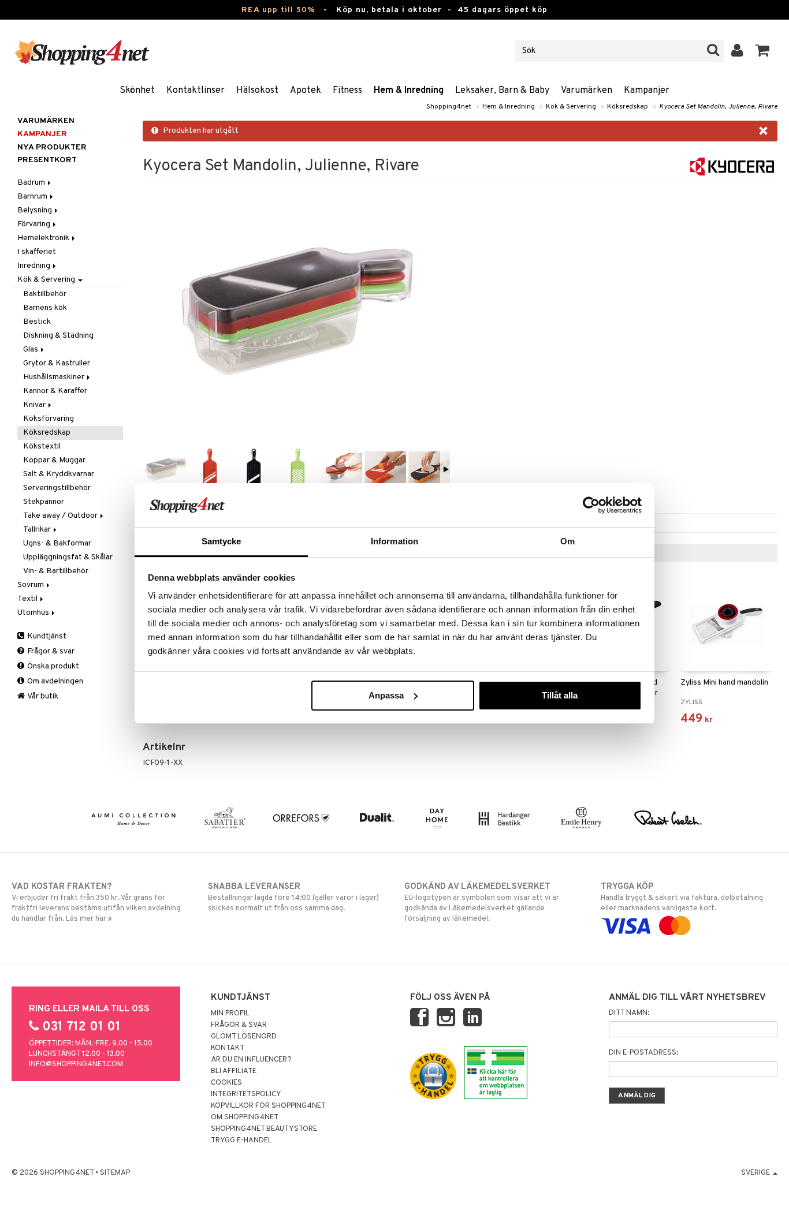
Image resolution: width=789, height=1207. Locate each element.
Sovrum (31, 585)
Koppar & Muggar (54, 460)
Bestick (37, 322)
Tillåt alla (560, 695)
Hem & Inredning (409, 90)
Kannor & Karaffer (55, 391)
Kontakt (227, 1048)
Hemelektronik (44, 238)
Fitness (347, 90)
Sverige (756, 1173)
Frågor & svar (50, 651)
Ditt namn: (629, 1013)
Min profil (230, 1013)
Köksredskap (627, 106)
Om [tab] (567, 541)
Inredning (34, 266)
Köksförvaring (48, 419)
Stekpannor (43, 502)
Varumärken (586, 90)
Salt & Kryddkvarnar (58, 474)
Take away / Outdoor (61, 516)
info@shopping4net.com (76, 1064)
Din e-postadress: (643, 1052)
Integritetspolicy (246, 1094)
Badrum (32, 183)
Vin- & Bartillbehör (55, 571)
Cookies (226, 1083)
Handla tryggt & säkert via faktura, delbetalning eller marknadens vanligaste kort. (682, 897)
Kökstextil (42, 446)
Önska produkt (52, 666)
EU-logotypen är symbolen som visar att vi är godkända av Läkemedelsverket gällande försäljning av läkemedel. (481, 902)
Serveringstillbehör (57, 488)
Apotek (305, 90)
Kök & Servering (571, 106)
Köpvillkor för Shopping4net (268, 1106)
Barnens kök (45, 308)
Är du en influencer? (251, 1059)
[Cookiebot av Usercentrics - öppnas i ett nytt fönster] (591, 505)
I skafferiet (36, 252)
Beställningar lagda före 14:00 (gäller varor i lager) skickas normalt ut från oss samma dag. (293, 897)
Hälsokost (257, 90)
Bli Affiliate (233, 1071)
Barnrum (33, 196)
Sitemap (115, 1173)
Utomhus (34, 613)
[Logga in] (737, 51)
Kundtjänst (45, 636)
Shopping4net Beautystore (264, 1129)
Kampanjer (646, 90)
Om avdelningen (54, 681)
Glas (31, 349)
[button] (763, 51)
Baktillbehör (44, 294)
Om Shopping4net (244, 1117)
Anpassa (386, 695)
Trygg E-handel (241, 1140)
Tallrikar (38, 530)
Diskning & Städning (58, 336)
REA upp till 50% (278, 10)
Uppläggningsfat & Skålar (68, 557)
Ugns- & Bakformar (57, 543)
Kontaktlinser (195, 90)
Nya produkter (52, 147)
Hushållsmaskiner (54, 377)
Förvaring (34, 224)
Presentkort (47, 160)
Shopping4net (448, 106)
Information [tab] (394, 541)
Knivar (35, 405)
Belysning (35, 210)
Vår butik (42, 696)
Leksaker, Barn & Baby (502, 90)
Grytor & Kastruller (56, 363)
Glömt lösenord (244, 1036)
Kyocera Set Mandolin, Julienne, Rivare (718, 106)
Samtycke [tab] (221, 541)
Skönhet (137, 90)
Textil (28, 599)
